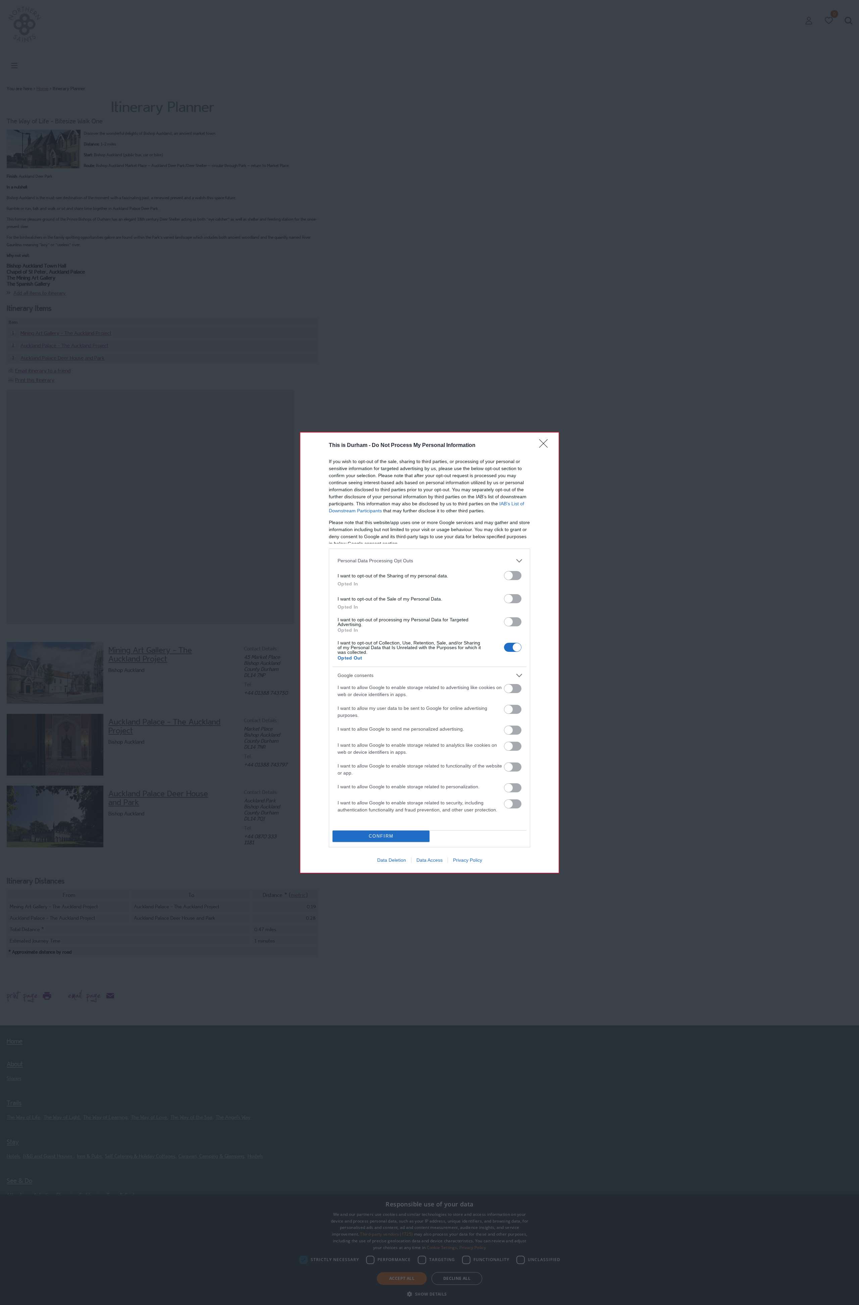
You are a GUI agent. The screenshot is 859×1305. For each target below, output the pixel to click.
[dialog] (429, 653)
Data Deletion (391, 860)
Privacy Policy (467, 860)
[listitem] (429, 560)
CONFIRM (381, 836)
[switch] (512, 575)
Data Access (429, 860)
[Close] (545, 445)
